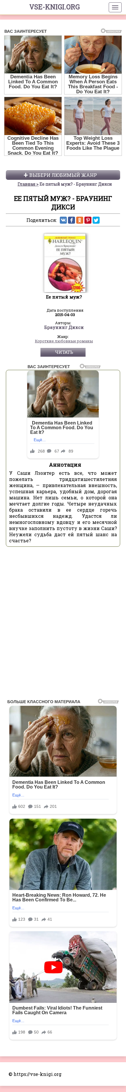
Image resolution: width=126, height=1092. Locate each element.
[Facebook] (71, 220)
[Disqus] (63, 624)
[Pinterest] (87, 220)
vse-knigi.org (54, 6)
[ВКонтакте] (63, 220)
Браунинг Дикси (64, 327)
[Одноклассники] (79, 220)
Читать (64, 352)
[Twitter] (96, 220)
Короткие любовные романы (64, 341)
